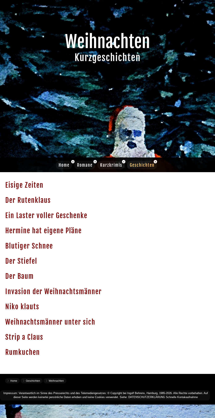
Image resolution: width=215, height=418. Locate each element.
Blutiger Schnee (29, 246)
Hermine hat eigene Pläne (43, 231)
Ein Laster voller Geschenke (46, 215)
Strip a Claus (24, 337)
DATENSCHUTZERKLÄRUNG (146, 397)
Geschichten (142, 165)
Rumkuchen (22, 352)
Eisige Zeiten (24, 185)
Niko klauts (22, 307)
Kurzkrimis (111, 165)
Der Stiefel (21, 261)
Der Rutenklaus (28, 200)
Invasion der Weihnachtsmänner (53, 291)
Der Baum (19, 276)
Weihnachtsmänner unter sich (50, 322)
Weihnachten (56, 380)
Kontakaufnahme (187, 397)
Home (64, 165)
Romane (85, 165)
